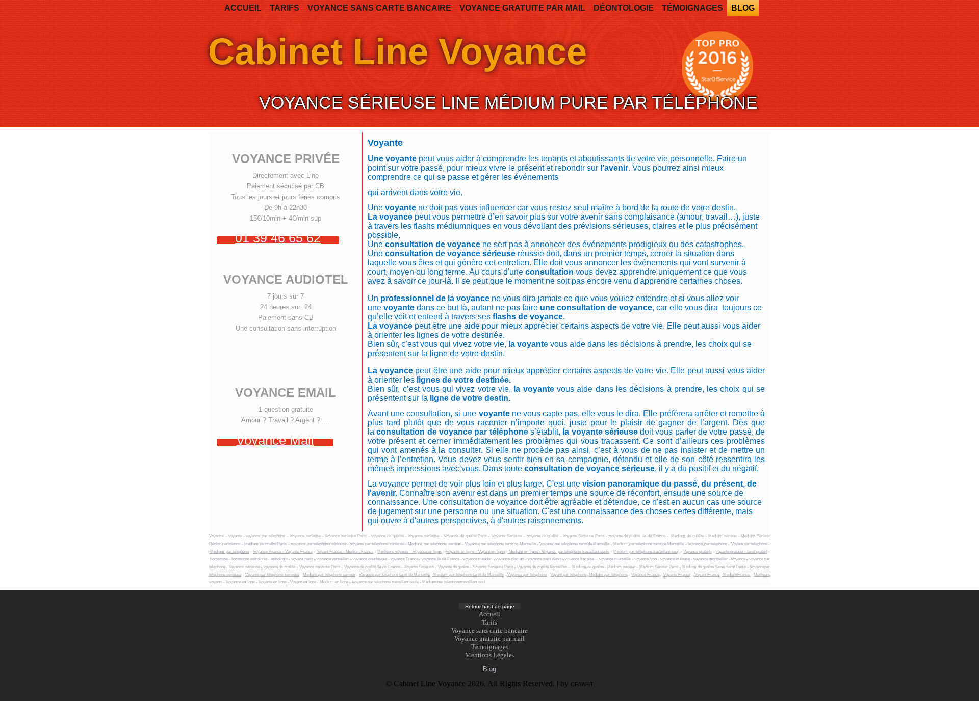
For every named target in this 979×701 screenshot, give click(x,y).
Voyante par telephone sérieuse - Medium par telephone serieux (405, 544)
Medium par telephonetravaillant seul (453, 582)
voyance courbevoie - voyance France (385, 559)
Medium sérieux (621, 566)
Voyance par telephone (527, 574)
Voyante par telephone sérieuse (272, 574)
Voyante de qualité (543, 536)
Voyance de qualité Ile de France (372, 566)
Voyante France (676, 574)
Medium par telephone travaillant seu (645, 551)
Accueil (243, 8)
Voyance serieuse (305, 536)
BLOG (743, 8)
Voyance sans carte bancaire (379, 8)
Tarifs (284, 8)
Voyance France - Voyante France (283, 551)
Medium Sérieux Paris (658, 566)
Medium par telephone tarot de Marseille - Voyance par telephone (670, 544)
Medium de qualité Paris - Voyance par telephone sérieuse (295, 544)
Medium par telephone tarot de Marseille (468, 574)
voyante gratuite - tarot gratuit (741, 551)
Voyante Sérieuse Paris (583, 536)
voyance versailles (333, 559)
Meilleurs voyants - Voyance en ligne (409, 551)
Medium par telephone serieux (329, 574)
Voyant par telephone (568, 574)
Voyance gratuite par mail (522, 8)
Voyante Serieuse (507, 536)
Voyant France (706, 574)
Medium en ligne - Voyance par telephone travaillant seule (558, 551)
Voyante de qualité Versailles (541, 566)
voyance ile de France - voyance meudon (457, 559)
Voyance (216, 536)
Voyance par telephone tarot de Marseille (394, 574)
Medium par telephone (608, 574)
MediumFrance (736, 574)
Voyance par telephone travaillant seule (385, 582)
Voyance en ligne (240, 582)
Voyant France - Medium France (345, 551)
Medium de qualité (687, 536)
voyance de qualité (387, 536)
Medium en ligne (334, 582)
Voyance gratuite (697, 551)
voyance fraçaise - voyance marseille (597, 559)
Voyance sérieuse (423, 536)
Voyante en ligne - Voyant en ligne (475, 551)
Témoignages (692, 8)
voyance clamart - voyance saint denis (528, 559)
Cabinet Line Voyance (397, 51)
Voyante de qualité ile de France (637, 536)
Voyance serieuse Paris (346, 536)
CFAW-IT (582, 684)
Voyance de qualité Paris (465, 536)
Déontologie (624, 8)
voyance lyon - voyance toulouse (662, 559)
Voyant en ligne (303, 582)
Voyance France (645, 574)
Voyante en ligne (273, 582)
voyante (235, 536)
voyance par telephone (265, 536)
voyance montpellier (710, 559)
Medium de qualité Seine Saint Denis (714, 566)
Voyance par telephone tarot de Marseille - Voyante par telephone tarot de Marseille (537, 544)
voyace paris (302, 559)
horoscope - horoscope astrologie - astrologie (249, 559)
